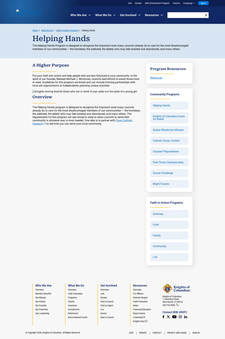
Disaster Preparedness (166, 151)
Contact (157, 332)
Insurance (72, 305)
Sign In (203, 3)
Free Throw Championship (168, 162)
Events (103, 313)
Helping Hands (88, 30)
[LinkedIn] (185, 316)
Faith (156, 224)
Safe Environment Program (157, 3)
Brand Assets (139, 313)
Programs (72, 297)
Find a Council (106, 301)
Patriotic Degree (140, 297)
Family (157, 235)
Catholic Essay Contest (166, 140)
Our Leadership (42, 313)
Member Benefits (43, 293)
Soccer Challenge (163, 173)
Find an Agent (106, 305)
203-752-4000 (169, 305)
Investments (73, 309)
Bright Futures (161, 183)
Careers (176, 3)
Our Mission (40, 297)
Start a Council (107, 317)
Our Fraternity (41, 309)
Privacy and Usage (177, 332)
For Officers (138, 293)
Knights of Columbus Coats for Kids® (169, 118)
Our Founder (41, 305)
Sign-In (196, 332)
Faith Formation (75, 293)
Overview (158, 214)
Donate (138, 3)
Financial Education (142, 309)
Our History (40, 301)
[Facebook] (163, 316)
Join (130, 3)
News (135, 305)
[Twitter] (168, 316)
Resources (156, 77)
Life (155, 257)
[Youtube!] (174, 316)
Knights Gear (139, 321)
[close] (206, 15)
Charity (71, 301)
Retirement (73, 313)
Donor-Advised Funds (77, 317)
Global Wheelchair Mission (168, 130)
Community (159, 246)
